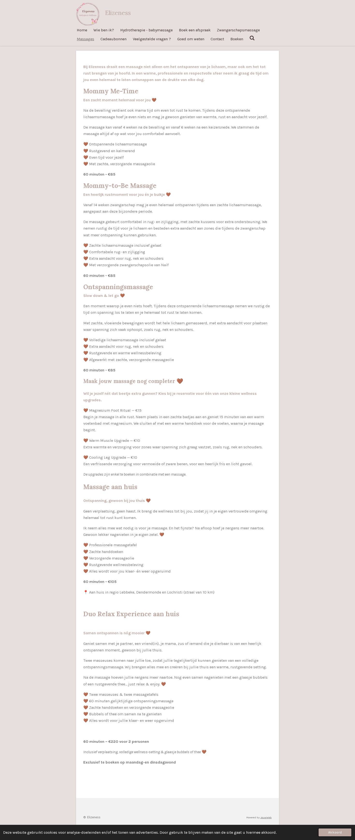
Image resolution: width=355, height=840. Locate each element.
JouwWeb (266, 817)
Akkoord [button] (335, 832)
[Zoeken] (252, 37)
